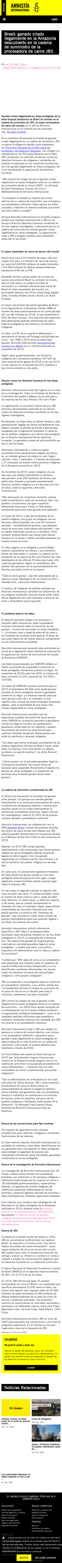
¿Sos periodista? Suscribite (42, 1531)
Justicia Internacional (40, 1515)
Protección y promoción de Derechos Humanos (42, 1511)
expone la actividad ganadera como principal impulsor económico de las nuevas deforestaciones (28, 1221)
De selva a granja (16, 131)
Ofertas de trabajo (8, 1517)
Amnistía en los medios (40, 1528)
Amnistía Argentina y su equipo (13, 1512)
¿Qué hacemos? (37, 1517)
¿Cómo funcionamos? (9, 1515)
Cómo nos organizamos (10, 1520)
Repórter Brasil (15, 827)
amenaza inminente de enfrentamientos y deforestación (27, 1210)
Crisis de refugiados (41, 1418)
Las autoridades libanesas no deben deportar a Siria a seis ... (15, 1476)
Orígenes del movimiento (10, 1523)
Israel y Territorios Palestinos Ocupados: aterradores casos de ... (46, 1446)
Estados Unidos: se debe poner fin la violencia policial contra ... (15, 1421)
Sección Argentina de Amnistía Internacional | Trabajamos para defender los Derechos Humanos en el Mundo (21, 7)
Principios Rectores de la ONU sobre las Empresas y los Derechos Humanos (25, 149)
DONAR (31, 1367)
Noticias (35, 1526)
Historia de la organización (11, 1510)
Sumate (54, 19)
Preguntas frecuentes (9, 1525)
